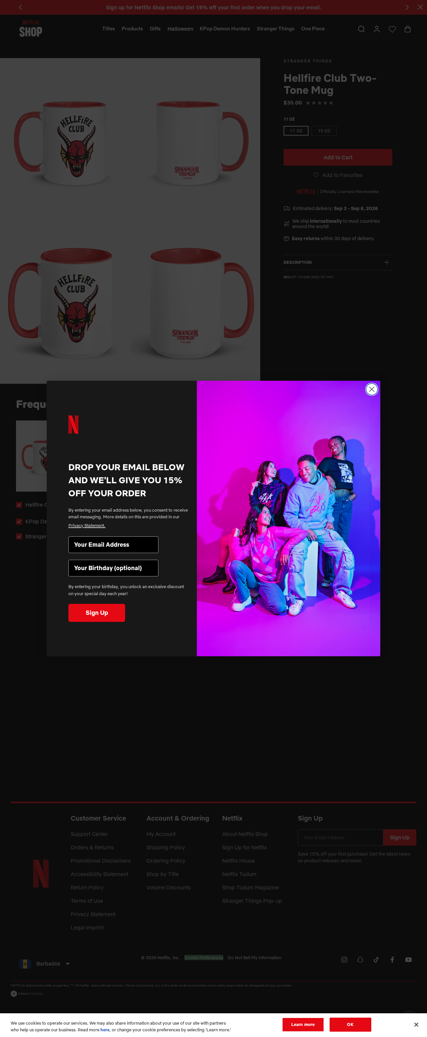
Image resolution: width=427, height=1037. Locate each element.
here (104, 1029)
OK (350, 1024)
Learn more (303, 1024)
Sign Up (97, 613)
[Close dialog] (372, 389)
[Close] (416, 1024)
